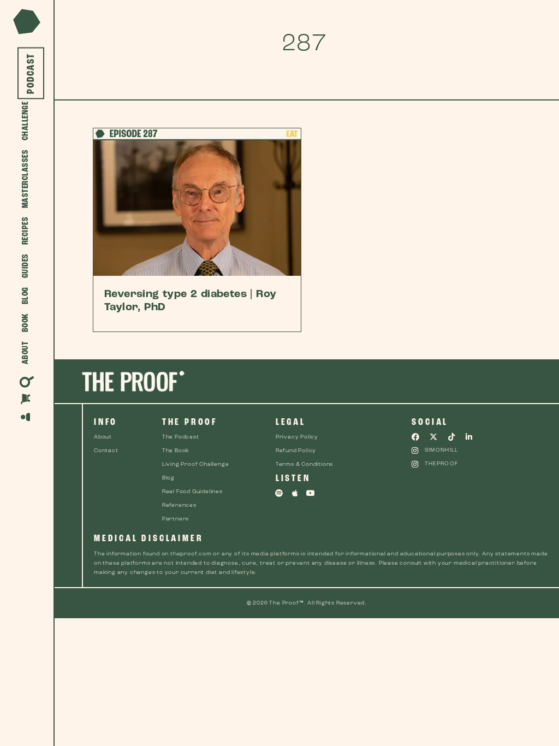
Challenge (25, 121)
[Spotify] (279, 493)
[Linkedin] (469, 437)
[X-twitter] (433, 437)
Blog (25, 296)
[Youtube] (310, 493)
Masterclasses (25, 179)
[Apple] (295, 493)
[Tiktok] (451, 437)
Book (25, 323)
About (25, 353)
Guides (25, 266)
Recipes (25, 231)
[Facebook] (415, 437)
